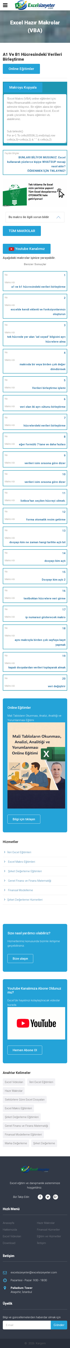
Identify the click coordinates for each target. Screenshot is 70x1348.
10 (64, 474)
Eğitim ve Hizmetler (49, 1236)
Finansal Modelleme (20, 890)
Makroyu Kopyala (23, 87)
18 (64, 628)
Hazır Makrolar (14, 1091)
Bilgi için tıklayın (24, 819)
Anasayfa (8, 1223)
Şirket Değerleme (44, 1143)
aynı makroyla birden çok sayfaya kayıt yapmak (40, 642)
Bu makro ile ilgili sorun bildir (29, 217)
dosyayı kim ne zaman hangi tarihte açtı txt (37, 542)
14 (64, 553)
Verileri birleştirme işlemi (49, 388)
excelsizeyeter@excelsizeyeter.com (34, 1272)
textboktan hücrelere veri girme (45, 598)
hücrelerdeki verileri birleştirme (45, 425)
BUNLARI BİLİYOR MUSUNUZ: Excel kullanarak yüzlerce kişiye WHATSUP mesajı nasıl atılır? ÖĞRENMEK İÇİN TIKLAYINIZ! (36, 164)
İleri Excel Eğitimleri (19, 852)
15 (64, 572)
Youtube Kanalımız (29, 249)
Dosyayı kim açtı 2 (54, 579)
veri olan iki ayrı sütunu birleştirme (43, 406)
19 (64, 656)
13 (64, 530)
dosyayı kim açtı (55, 561)
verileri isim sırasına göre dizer (45, 463)
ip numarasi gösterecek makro (45, 617)
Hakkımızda (10, 1229)
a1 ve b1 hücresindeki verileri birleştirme (38, 286)
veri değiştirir (57, 686)
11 (64, 493)
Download (9, 1243)
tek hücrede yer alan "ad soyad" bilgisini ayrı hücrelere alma (36, 339)
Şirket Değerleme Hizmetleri (25, 899)
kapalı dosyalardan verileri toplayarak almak (37, 667)
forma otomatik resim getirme (46, 519)
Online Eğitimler (21, 69)
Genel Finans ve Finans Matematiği (29, 880)
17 (64, 609)
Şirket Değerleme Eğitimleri (24, 871)
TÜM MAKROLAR (22, 231)
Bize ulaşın (20, 958)
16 (64, 590)
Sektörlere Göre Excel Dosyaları (25, 1099)
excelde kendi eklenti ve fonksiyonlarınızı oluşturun (38, 312)
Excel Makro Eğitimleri (21, 861)
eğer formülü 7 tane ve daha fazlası (42, 444)
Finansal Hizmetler (48, 1229)
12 (64, 512)
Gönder (59, 1325)
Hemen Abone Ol (25, 1050)
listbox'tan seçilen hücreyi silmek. (43, 500)
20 (64, 678)
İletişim (41, 1243)
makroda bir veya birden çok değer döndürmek (43, 367)
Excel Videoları (14, 1082)
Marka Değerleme (16, 1143)
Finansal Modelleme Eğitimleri (23, 1134)
